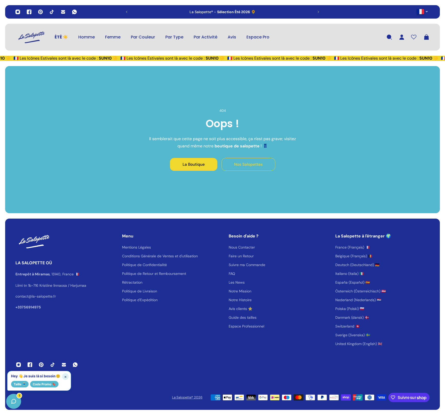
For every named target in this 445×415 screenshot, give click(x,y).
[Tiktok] (51, 12)
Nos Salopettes (248, 164)
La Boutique (194, 164)
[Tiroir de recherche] (389, 37)
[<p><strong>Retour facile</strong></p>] (250, 12)
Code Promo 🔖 (44, 384)
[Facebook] (29, 12)
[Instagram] (17, 12)
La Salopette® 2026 (187, 397)
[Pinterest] (40, 12)
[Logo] (30, 37)
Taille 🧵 (20, 384)
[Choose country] (422, 11)
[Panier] (426, 37)
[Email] (63, 12)
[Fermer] (81, 283)
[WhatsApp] (74, 12)
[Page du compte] (402, 37)
